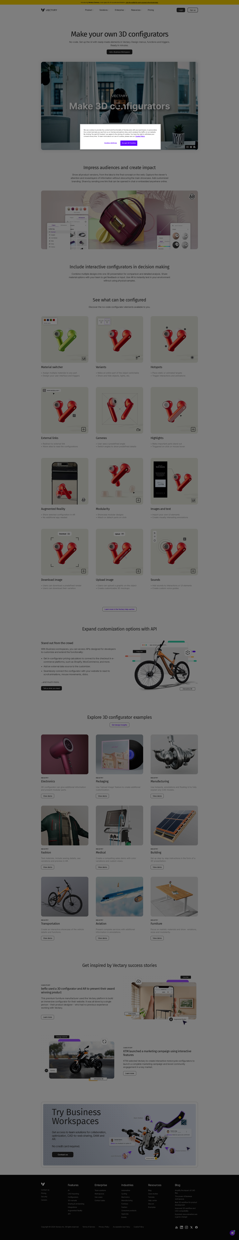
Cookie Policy (140, 136)
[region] (120, 137)
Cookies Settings (110, 143)
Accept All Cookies (129, 143)
